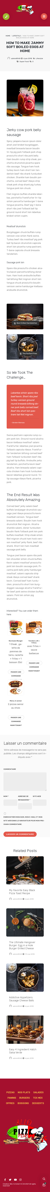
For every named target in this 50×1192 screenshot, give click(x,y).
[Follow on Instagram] (20, 1180)
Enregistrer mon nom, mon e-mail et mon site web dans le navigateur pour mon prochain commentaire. (23, 820)
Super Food (24, 61)
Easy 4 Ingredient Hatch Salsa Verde (25, 1030)
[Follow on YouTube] (15, 1180)
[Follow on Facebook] (5, 1180)
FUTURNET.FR (17, 1184)
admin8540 (16, 58)
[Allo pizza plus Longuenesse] (25, 8)
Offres (10, 1103)
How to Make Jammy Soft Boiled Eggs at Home (25, 47)
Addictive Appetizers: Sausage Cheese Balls (25, 977)
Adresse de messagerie (24, 798)
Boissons (23, 1103)
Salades (38, 1092)
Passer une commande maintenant (16, 672)
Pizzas (10, 1092)
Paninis (12, 1098)
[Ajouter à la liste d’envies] (19, 631)
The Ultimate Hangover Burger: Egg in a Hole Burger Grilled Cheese (25, 922)
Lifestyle (16, 36)
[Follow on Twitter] (10, 1180)
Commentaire (9, 769)
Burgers (24, 1098)
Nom (5, 796)
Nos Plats (24, 1092)
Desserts (38, 1103)
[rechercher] (43, 1179)
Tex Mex (38, 1098)
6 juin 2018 (27, 58)
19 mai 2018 (30, 954)
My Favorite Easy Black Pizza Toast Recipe (25, 870)
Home (8, 36)
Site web (37, 796)
